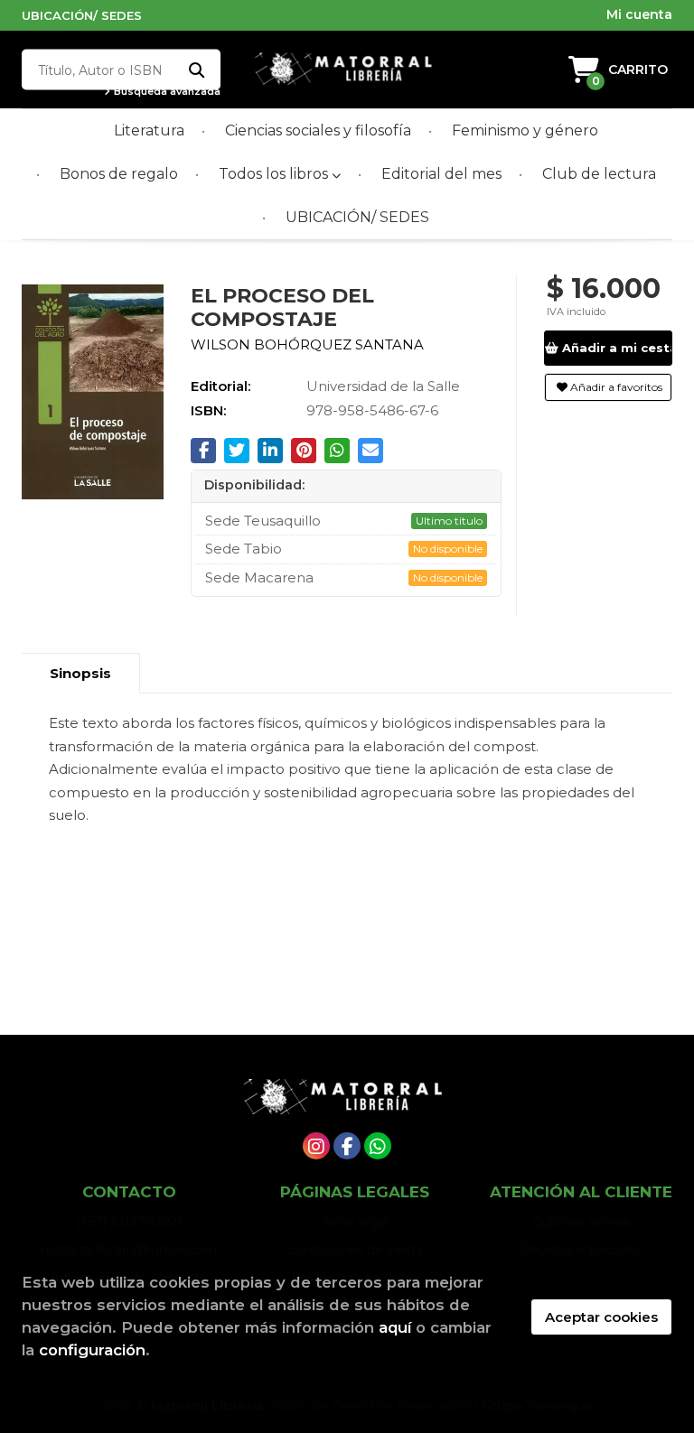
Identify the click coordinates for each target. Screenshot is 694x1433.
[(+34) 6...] (377, 1145)
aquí (395, 1327)
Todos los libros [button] (275, 173)
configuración (92, 1350)
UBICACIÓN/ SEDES (82, 15)
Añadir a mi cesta (615, 347)
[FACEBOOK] (347, 1145)
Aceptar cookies (601, 1317)
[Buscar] (195, 70)
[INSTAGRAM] (316, 1145)
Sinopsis (80, 673)
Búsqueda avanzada (165, 92)
